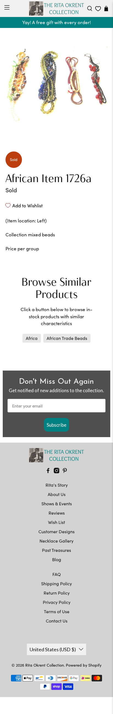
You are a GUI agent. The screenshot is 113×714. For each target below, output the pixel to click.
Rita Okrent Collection (44, 665)
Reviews (57, 513)
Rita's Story (57, 485)
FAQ (56, 574)
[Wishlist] (98, 8)
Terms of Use (56, 611)
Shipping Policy (56, 583)
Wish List (56, 522)
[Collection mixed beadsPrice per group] (56, 84)
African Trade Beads (67, 338)
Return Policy (57, 593)
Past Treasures (56, 550)
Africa (32, 338)
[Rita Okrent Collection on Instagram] (56, 471)
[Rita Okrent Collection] (56, 8)
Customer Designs (56, 531)
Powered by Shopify (83, 665)
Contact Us (56, 621)
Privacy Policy (56, 602)
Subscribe (56, 425)
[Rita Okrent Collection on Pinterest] (64, 471)
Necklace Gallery (56, 541)
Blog (56, 559)
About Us (57, 494)
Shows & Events (56, 503)
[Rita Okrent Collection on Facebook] (48, 471)
